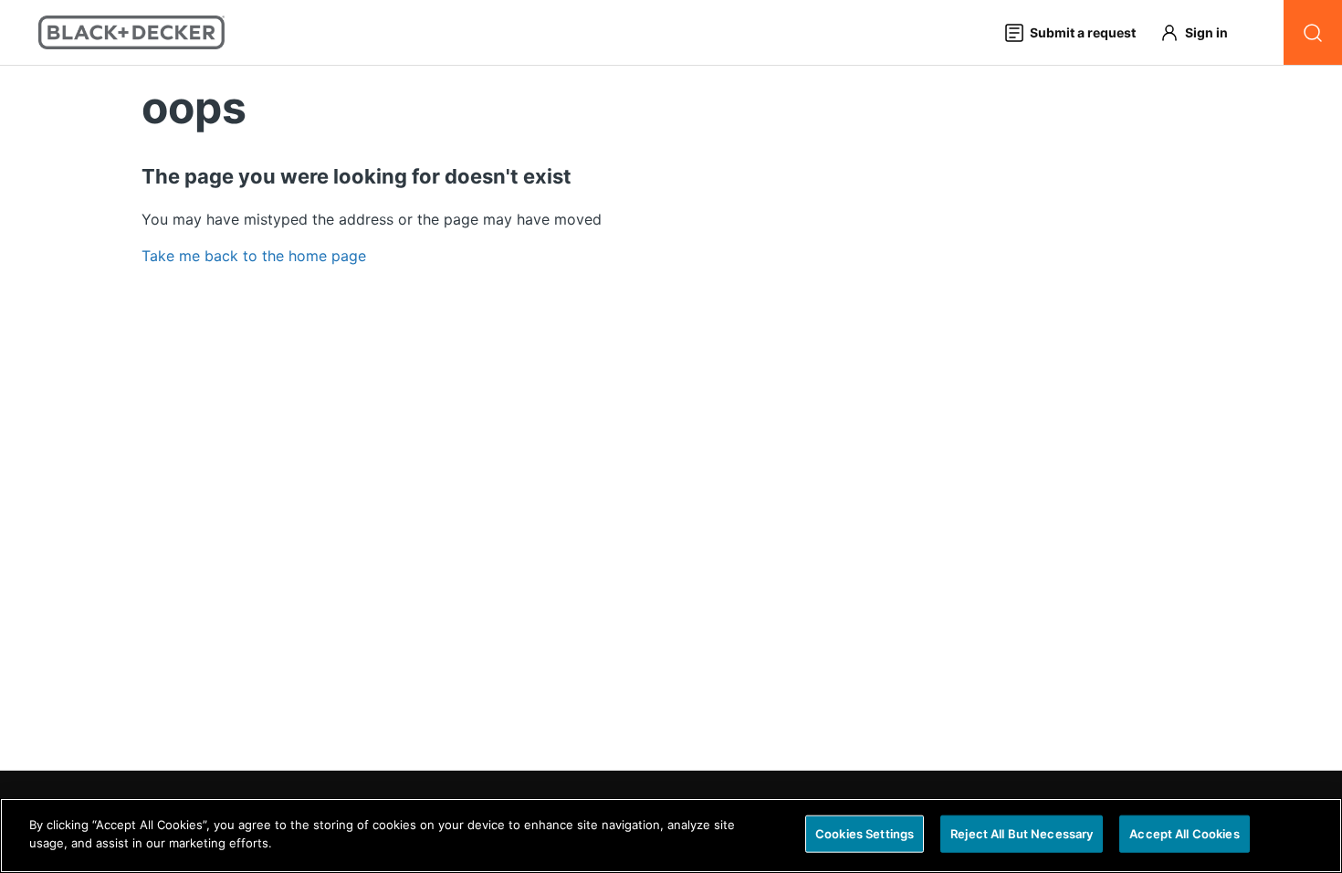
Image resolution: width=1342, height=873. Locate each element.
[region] (671, 835)
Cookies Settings (864, 833)
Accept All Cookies (1184, 833)
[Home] (131, 32)
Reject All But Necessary (1021, 833)
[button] (1202, 32)
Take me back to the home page (254, 256)
